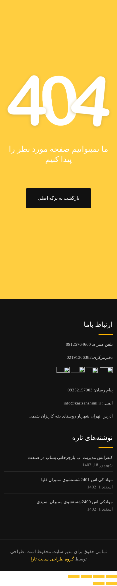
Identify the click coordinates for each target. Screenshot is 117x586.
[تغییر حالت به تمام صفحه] (99, 576)
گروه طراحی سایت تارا (52, 559)
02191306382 (79, 357)
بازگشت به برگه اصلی (58, 198)
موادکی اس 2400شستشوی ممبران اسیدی (75, 501)
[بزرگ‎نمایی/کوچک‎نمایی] (111, 576)
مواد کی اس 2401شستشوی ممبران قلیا (77, 479)
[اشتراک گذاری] (86, 576)
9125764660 (79, 344)
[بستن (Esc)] (74, 576)
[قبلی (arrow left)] (111, 583)
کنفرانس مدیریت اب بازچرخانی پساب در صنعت (70, 457)
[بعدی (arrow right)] (99, 583)
